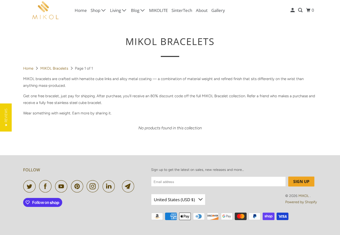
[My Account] (292, 10)
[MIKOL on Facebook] (46, 186)
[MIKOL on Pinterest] (78, 186)
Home (81, 10)
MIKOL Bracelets (54, 68)
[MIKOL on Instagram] (94, 186)
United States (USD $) (175, 199)
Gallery (218, 10)
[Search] (300, 10)
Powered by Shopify (301, 202)
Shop (96, 10)
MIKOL (304, 196)
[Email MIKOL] (129, 186)
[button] (6, 117)
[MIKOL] (45, 10)
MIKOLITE (158, 10)
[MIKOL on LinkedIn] (110, 186)
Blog (135, 10)
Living (116, 10)
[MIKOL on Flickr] (119, 186)
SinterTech (181, 10)
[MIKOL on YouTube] (62, 186)
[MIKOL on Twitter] (30, 186)
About (202, 10)
